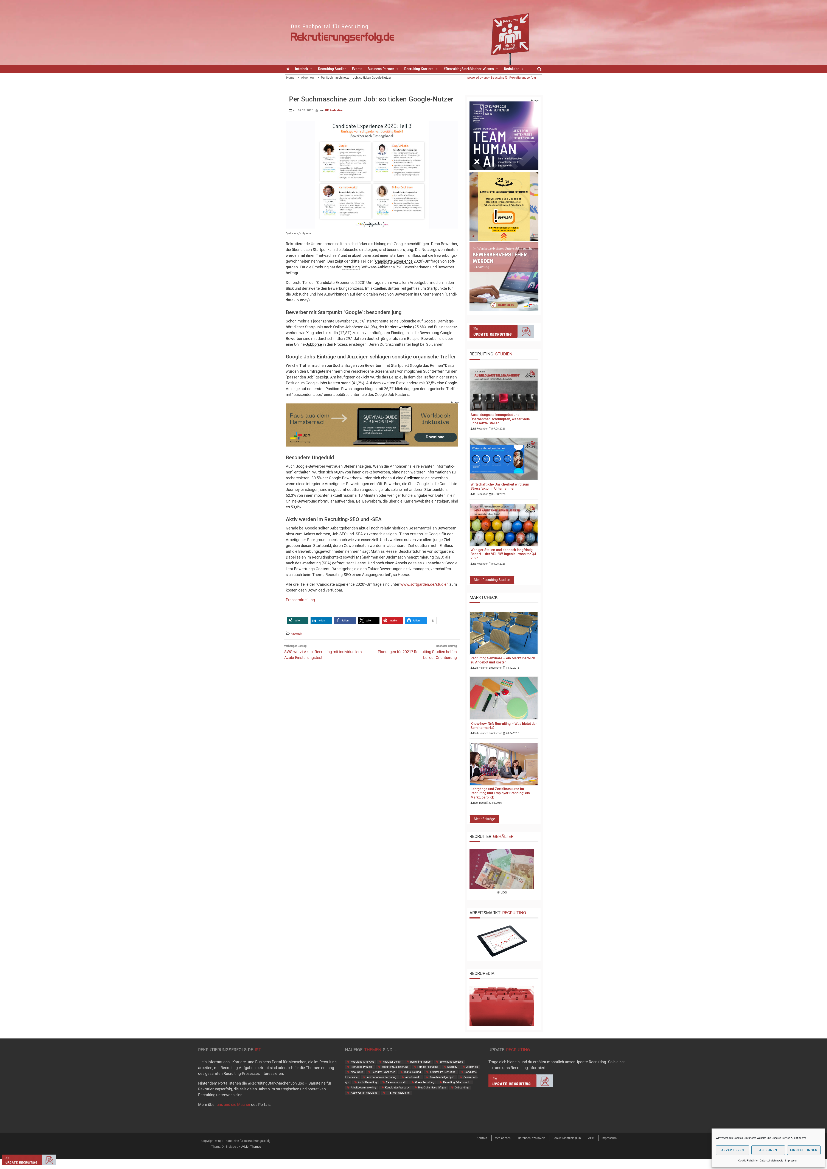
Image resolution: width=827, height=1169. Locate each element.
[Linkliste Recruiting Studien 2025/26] (503, 239)
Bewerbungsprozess (451, 1061)
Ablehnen (768, 1150)
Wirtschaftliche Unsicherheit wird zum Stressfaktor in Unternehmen (500, 486)
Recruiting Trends (420, 1061)
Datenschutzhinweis (771, 1160)
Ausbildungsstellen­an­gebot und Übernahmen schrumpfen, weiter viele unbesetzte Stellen (500, 419)
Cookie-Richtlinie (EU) (566, 1138)
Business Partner (381, 69)
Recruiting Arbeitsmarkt (457, 1082)
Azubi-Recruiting (367, 1082)
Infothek (301, 69)
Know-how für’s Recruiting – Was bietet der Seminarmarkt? (504, 726)
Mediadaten (503, 1138)
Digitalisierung (412, 1072)
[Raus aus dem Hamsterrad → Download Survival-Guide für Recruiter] (372, 445)
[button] (297, 620)
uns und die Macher (233, 1104)
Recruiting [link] (351, 267)
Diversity (452, 1066)
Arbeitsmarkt (412, 1077)
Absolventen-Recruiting (364, 1092)
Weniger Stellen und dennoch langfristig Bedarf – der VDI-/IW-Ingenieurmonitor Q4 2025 (503, 554)
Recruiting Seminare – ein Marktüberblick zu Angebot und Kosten (503, 660)
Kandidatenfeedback (397, 1087)
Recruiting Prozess (361, 1066)
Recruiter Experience (383, 1072)
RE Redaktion (334, 110)
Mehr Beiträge (484, 819)
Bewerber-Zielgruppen (441, 1077)
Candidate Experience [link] (394, 261)
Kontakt (482, 1138)
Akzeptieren (732, 1150)
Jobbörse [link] (314, 344)
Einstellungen (804, 1150)
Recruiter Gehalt (392, 1061)
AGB (591, 1138)
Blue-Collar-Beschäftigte (432, 1087)
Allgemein (296, 633)
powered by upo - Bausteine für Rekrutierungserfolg (501, 77)
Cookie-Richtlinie (747, 1160)
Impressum (791, 1160)
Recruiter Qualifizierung (394, 1066)
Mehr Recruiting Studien (492, 580)
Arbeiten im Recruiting (442, 1072)
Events (357, 69)
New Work (357, 1072)
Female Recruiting (427, 1066)
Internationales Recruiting (381, 1077)
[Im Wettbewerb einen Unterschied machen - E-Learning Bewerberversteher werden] (503, 310)
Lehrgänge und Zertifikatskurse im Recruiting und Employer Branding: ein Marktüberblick (500, 793)
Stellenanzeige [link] (417, 478)
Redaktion (511, 69)
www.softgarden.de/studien (424, 584)
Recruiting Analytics (362, 1061)
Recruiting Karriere (419, 69)
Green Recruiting (424, 1082)
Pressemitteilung (300, 600)
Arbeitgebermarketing (363, 1087)
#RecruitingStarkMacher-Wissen (469, 69)
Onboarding (462, 1087)
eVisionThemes (251, 1146)
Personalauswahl (396, 1082)
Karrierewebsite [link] (398, 327)
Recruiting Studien (332, 69)
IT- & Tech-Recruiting (398, 1092)
